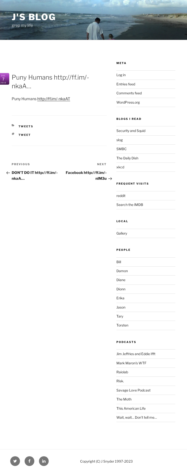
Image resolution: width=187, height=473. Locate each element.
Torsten (122, 325)
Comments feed (129, 93)
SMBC (121, 149)
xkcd (120, 167)
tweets (26, 126)
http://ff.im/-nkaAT (53, 99)
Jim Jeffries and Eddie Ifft (135, 354)
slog (119, 140)
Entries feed (125, 84)
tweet (25, 135)
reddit (120, 196)
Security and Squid (130, 131)
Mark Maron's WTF (131, 363)
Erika (120, 298)
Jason (120, 307)
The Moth (123, 399)
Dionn (120, 289)
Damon (122, 271)
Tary (119, 316)
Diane (120, 280)
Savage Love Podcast (133, 390)
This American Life (131, 408)
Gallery (121, 233)
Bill (118, 262)
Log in (121, 75)
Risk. (120, 381)
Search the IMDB (129, 205)
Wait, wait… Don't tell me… (136, 417)
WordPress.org (128, 102)
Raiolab (122, 372)
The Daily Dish (127, 158)
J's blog (34, 17)
